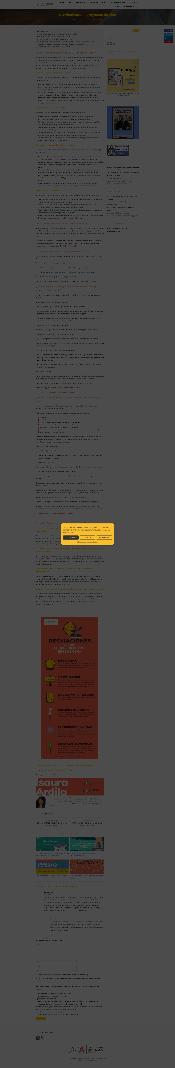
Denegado (87, 537)
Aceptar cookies (71, 537)
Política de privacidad (92, 542)
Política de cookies (81, 542)
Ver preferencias (104, 537)
